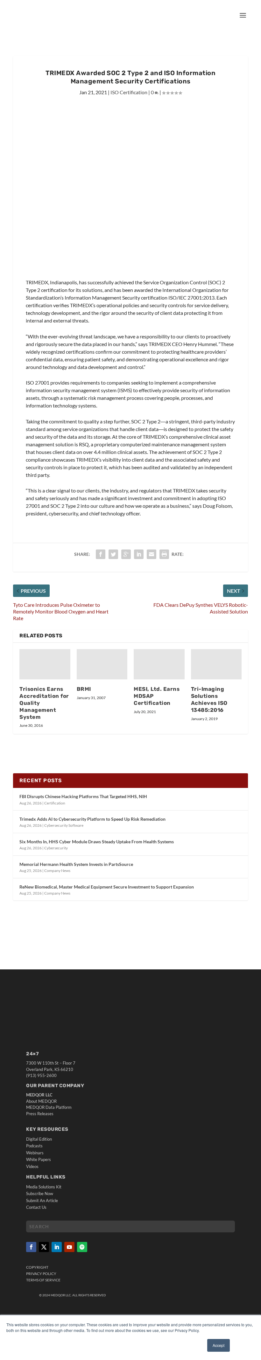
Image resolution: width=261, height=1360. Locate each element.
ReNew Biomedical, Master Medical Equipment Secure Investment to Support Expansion (106, 886)
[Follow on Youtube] (69, 1247)
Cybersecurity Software (63, 825)
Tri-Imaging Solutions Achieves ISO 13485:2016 (209, 699)
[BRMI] (102, 664)
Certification (54, 803)
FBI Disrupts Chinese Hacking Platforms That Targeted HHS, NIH (83, 796)
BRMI (84, 689)
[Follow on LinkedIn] (57, 1247)
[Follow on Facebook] (31, 1247)
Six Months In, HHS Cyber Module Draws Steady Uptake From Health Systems (96, 841)
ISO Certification (128, 92)
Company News (57, 870)
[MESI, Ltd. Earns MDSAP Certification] (159, 664)
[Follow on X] (44, 1247)
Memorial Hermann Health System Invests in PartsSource (76, 864)
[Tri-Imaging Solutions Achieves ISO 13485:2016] (216, 664)
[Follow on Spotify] (82, 1247)
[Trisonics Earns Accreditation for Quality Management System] (44, 664)
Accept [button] (218, 1345)
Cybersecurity (56, 848)
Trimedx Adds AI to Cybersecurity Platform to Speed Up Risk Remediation (92, 819)
